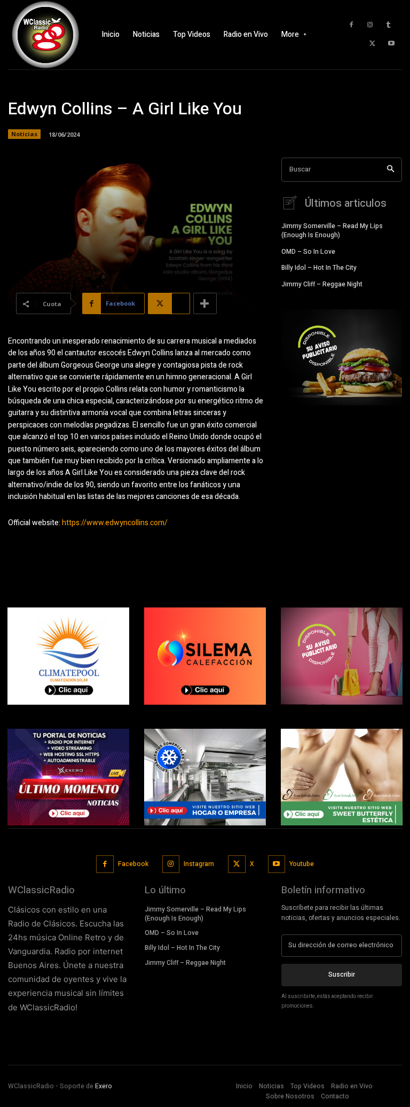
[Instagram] (370, 25)
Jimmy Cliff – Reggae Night (321, 284)
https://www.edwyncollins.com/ (115, 522)
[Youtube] (391, 44)
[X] (373, 44)
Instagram (199, 864)
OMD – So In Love (308, 251)
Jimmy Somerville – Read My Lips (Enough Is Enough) (332, 230)
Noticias (24, 134)
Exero (103, 1086)
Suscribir (341, 974)
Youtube (301, 864)
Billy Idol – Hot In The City (319, 267)
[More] (205, 303)
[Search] (390, 170)
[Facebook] (351, 25)
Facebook (133, 864)
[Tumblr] (389, 25)
